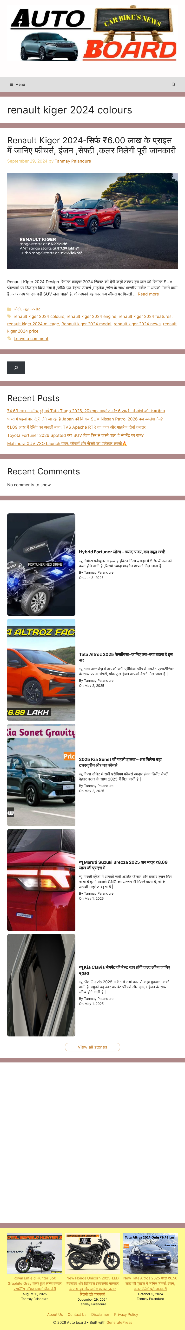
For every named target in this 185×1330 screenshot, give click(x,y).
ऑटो (17, 309)
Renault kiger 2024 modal (86, 323)
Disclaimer (100, 1314)
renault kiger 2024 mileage (33, 323)
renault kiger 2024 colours (39, 316)
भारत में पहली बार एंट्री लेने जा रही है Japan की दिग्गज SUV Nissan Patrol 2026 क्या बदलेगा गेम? (85, 419)
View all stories (92, 1047)
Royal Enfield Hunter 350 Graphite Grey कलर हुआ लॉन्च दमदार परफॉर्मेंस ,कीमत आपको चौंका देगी (35, 1283)
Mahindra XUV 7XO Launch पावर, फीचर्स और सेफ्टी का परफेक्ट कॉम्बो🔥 (67, 443)
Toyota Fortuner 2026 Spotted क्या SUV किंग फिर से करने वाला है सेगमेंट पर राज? (75, 435)
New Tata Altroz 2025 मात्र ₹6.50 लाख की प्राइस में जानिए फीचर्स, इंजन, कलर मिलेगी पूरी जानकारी (150, 1283)
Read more (148, 294)
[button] (173, 84)
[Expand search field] (16, 367)
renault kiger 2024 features (145, 316)
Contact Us (77, 1314)
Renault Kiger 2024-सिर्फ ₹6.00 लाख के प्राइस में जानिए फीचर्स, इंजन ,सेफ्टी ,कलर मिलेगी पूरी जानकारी (91, 145)
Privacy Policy (126, 1314)
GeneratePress (119, 1322)
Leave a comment (31, 338)
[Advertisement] (43, 1142)
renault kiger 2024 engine (91, 316)
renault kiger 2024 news (137, 323)
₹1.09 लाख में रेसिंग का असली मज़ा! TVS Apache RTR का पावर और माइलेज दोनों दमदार (76, 427)
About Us (55, 1314)
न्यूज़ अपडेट (31, 309)
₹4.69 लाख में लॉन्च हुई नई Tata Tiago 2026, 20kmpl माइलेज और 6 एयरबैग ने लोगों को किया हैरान (86, 410)
